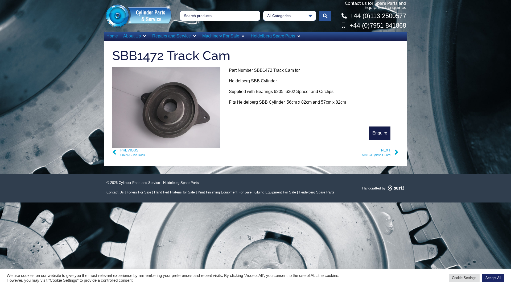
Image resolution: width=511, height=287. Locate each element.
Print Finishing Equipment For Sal (224, 192)
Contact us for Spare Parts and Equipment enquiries (375, 5)
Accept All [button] (493, 278)
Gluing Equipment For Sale (275, 192)
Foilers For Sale (139, 192)
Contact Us (115, 192)
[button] (135, 36)
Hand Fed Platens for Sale (174, 192)
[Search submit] (325, 16)
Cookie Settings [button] (464, 278)
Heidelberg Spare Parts (317, 192)
